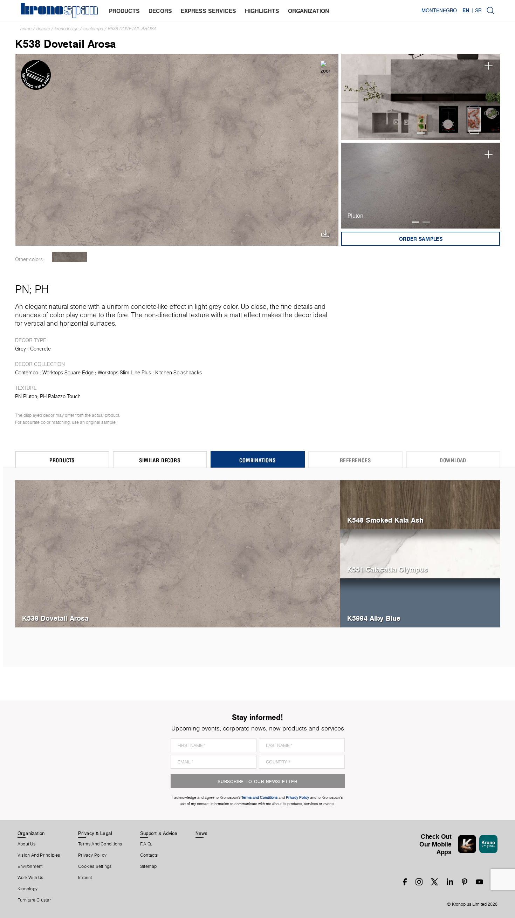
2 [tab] (426, 222)
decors (160, 11)
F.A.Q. (146, 844)
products (124, 11)
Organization (31, 833)
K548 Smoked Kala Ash (385, 520)
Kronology (27, 889)
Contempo (93, 29)
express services (208, 11)
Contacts (149, 855)
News (201, 833)
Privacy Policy (92, 855)
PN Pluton (26, 396)
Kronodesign (66, 29)
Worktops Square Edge (68, 372)
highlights (262, 11)
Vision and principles (39, 855)
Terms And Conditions (100, 844)
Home (26, 29)
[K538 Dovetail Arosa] (177, 149)
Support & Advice (159, 833)
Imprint (85, 877)
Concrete (40, 348)
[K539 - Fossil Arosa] (69, 257)
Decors (43, 29)
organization (308, 11)
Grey (20, 348)
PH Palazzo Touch (60, 396)
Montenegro (439, 10)
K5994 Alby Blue (373, 618)
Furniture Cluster (34, 900)
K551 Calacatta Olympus (387, 569)
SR (478, 10)
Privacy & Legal (95, 833)
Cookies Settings (95, 866)
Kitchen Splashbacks (178, 372)
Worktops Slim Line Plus (124, 372)
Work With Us (30, 877)
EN (465, 10)
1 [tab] (421, 133)
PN (22, 289)
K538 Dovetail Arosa (132, 29)
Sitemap (148, 866)
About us (26, 844)
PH (41, 289)
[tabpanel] (420, 97)
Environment (30, 866)
